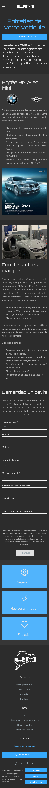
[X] (21, 763)
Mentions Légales (24, 729)
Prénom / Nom (10, 422)
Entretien (24, 694)
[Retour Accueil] (25, 6)
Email (5, 434)
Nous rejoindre (24, 725)
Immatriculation (10, 460)
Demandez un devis (26, 36)
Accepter (36, 770)
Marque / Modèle (11, 473)
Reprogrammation (25, 684)
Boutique (24, 699)
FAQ (24, 715)
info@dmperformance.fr (24, 746)
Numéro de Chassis (16, 485)
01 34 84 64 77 (26, 754)
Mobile (6, 447)
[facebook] (27, 763)
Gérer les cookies (36, 782)
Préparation (24, 689)
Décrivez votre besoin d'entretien (19, 511)
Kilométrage (9, 498)
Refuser (36, 776)
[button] (3, 6)
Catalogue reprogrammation (24, 720)
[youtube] (33, 763)
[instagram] (15, 763)
